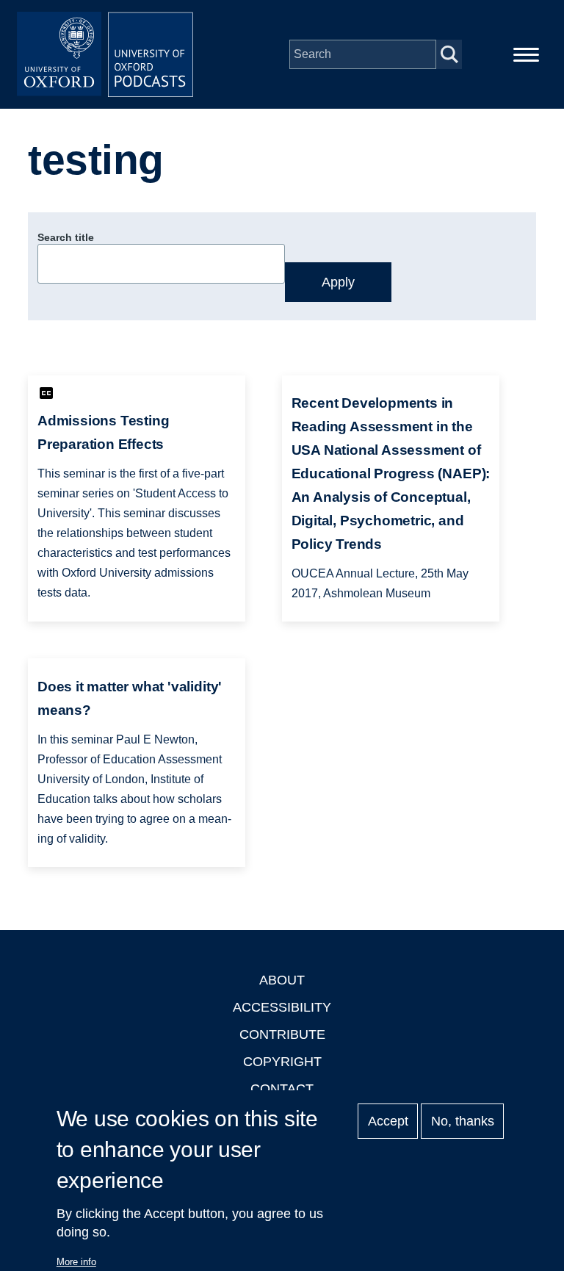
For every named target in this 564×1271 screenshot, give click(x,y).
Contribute (282, 1034)
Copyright (282, 1061)
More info (76, 1261)
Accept (388, 1121)
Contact (282, 1088)
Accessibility (282, 1007)
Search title (65, 237)
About (282, 980)
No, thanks (462, 1121)
